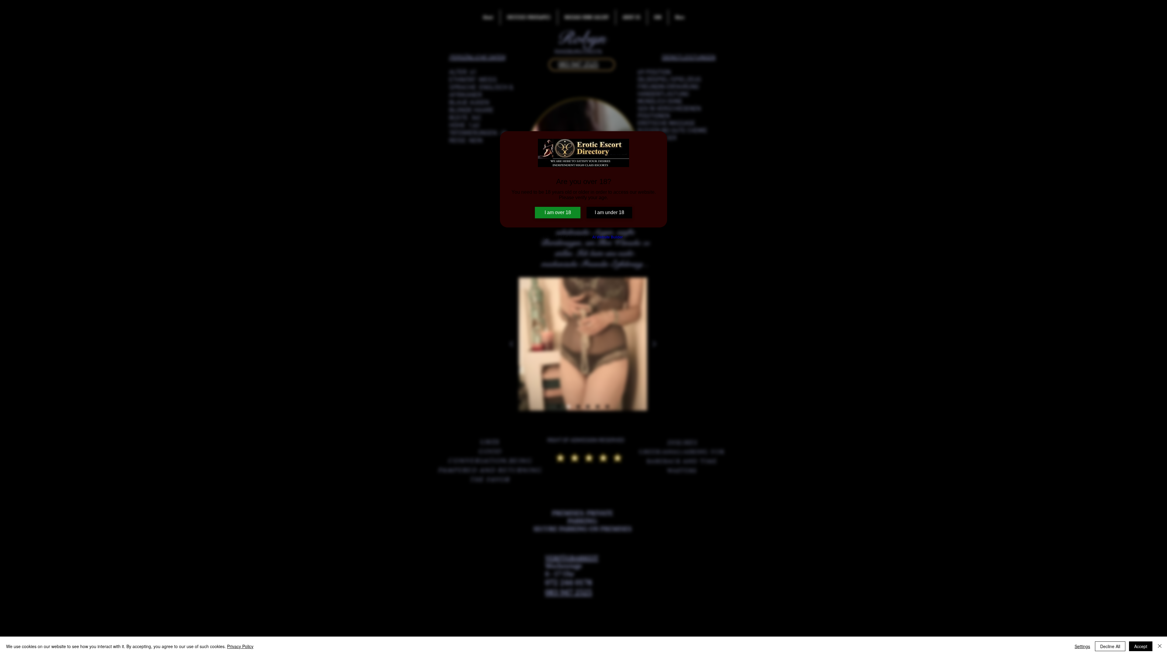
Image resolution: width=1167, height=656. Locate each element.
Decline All (1110, 646)
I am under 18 (609, 212)
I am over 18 (558, 212)
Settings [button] (1082, 646)
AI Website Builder (607, 237)
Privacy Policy (240, 646)
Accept (1140, 646)
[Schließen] (1159, 646)
